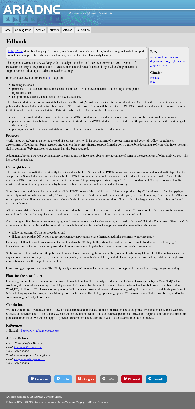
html (164, 57)
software (155, 57)
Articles (67, 30)
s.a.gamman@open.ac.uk (29, 359)
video (181, 61)
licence (166, 65)
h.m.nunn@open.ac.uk (28, 347)
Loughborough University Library (46, 396)
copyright (170, 61)
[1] (51, 78)
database (174, 57)
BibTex (154, 78)
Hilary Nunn (15, 51)
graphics (155, 65)
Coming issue (23, 30)
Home (7, 30)
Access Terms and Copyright (72, 402)
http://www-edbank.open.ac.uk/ (40, 330)
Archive (40, 30)
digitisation (156, 61)
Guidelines (83, 30)
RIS (152, 82)
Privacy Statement (99, 402)
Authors (54, 30)
